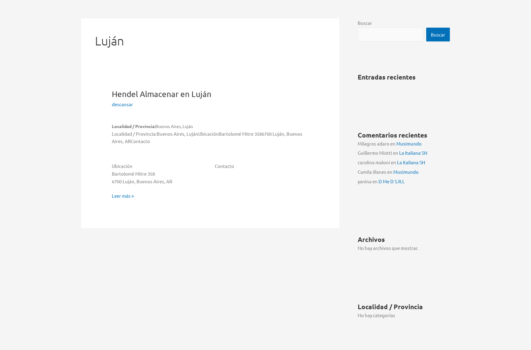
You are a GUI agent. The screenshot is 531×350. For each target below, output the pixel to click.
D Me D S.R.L (392, 181)
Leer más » (123, 196)
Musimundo (409, 143)
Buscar (365, 23)
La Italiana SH (413, 153)
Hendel (161, 94)
